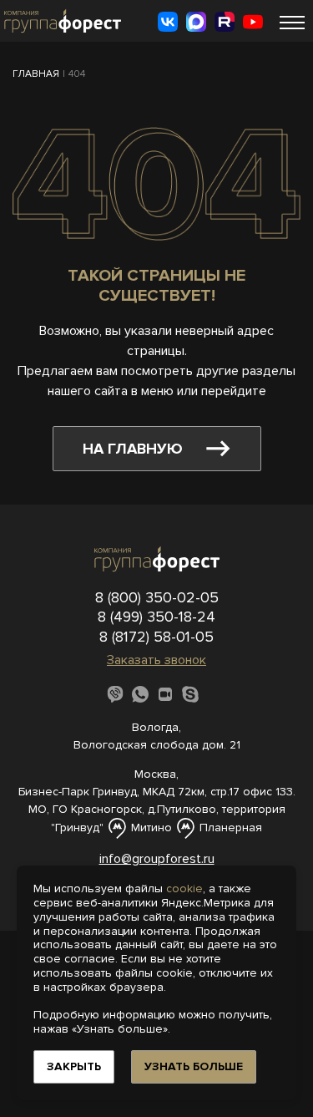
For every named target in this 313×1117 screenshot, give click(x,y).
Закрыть (74, 1066)
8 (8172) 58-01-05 (156, 636)
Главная (36, 74)
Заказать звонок (156, 660)
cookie (184, 888)
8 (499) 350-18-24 (156, 616)
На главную (133, 448)
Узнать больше (193, 1066)
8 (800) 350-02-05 (157, 597)
